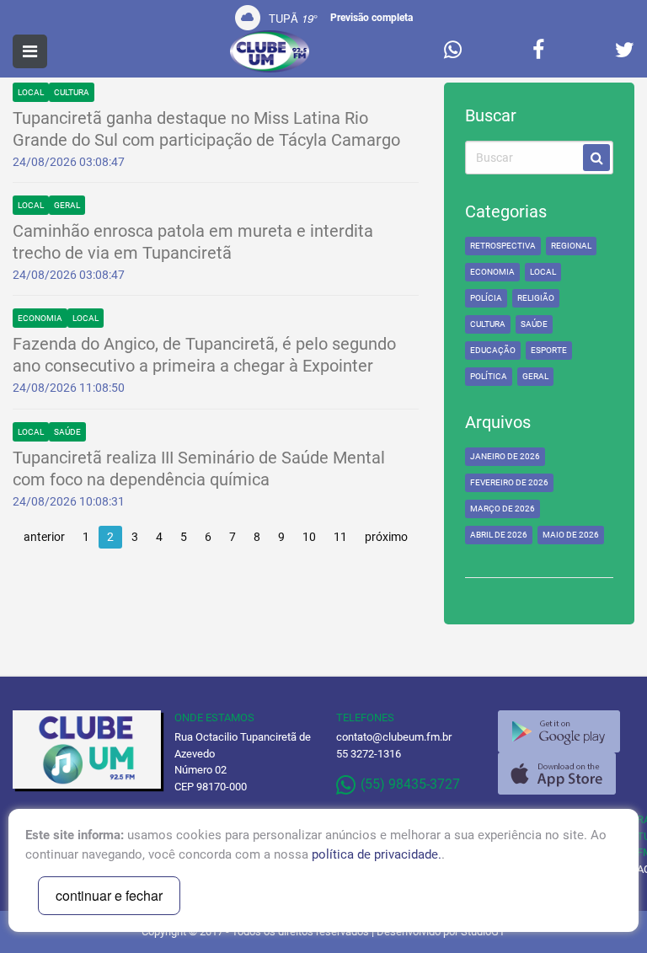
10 (309, 536)
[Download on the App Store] (557, 773)
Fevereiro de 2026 (509, 482)
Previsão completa (371, 18)
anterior (44, 536)
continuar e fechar (109, 895)
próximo (386, 536)
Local (31, 92)
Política (488, 376)
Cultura (71, 92)
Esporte (549, 350)
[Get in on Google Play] (559, 731)
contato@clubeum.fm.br (394, 737)
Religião (535, 297)
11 (340, 536)
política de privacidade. (376, 854)
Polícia (486, 297)
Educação (493, 350)
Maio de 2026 (571, 534)
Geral (67, 205)
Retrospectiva (503, 245)
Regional (571, 245)
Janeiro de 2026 (505, 456)
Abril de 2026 (498, 534)
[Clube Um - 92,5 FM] (269, 51)
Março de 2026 (502, 508)
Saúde (67, 431)
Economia (40, 318)
